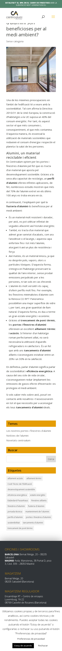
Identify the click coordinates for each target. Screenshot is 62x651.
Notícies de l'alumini (17, 435)
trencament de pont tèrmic (20, 528)
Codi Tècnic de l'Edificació (20, 484)
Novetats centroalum (18, 440)
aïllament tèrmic (33, 478)
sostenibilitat (14, 522)
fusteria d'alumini (36, 506)
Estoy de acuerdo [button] (23, 645)
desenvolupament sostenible (21, 489)
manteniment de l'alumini (37, 511)
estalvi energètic (37, 495)
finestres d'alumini (16, 506)
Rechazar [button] (43, 645)
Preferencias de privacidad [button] (31, 638)
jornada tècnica (15, 511)
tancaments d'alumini (33, 522)
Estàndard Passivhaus (18, 500)
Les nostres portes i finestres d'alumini (28, 430)
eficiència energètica (17, 495)
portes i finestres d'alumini (38, 517)
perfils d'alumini (15, 517)
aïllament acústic (15, 478)
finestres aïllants (38, 500)
